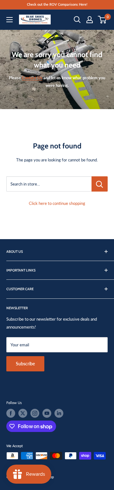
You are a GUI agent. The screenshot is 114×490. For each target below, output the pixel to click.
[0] (102, 19)
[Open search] (77, 19)
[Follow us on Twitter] (22, 413)
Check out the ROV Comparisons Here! (57, 4)
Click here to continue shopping (57, 203)
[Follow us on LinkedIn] (58, 413)
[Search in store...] (100, 184)
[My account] (89, 19)
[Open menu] (9, 19)
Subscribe (25, 363)
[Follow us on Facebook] (10, 413)
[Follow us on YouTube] (46, 413)
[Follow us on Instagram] (34, 413)
